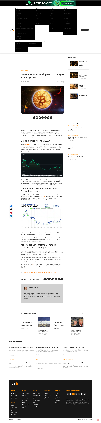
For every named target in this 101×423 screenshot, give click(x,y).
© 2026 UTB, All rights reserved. (15, 419)
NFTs (51, 31)
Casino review (36, 400)
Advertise (31, 46)
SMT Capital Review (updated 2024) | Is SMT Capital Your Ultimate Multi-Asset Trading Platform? (59, 325)
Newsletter (57, 397)
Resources (17, 41)
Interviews (66, 33)
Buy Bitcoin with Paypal (21, 20)
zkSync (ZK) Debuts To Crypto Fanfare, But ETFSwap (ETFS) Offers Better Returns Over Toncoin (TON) (26, 325)
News (37, 10)
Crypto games (25, 404)
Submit (30, 41)
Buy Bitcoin (18, 13)
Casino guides (25, 398)
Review (34, 398)
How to (51, 13)
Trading (52, 28)
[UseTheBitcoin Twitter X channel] (76, 394)
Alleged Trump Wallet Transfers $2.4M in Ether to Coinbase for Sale (76, 332)
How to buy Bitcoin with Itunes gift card (25, 26)
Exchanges (52, 20)
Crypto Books (19, 48)
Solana (37, 18)
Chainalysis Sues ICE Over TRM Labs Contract (73, 347)
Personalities (47, 398)
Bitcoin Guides (19, 36)
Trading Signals (67, 13)
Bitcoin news (14, 393)
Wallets (51, 23)
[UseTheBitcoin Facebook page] (68, 394)
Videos (65, 31)
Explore (65, 8)
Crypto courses (47, 395)
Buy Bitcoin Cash (19, 23)
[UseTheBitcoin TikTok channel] (84, 394)
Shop (43, 41)
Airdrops (52, 15)
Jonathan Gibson (26, 81)
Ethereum (38, 15)
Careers (57, 395)
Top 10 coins (14, 407)
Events (65, 15)
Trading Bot (35, 406)
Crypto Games (53, 26)
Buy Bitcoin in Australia (21, 33)
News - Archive (24, 70)
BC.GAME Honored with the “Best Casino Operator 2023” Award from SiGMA (39, 272)
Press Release (32, 43)
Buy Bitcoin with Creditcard (22, 18)
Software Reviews (68, 28)
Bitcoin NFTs (18, 38)
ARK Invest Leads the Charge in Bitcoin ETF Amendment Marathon (43, 332)
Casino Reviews (67, 23)
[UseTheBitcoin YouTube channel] (73, 394)
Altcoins (37, 8)
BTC (44, 196)
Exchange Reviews (68, 20)
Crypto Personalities (20, 51)
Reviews (66, 18)
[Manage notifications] (98, 420)
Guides (51, 8)
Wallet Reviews (67, 26)
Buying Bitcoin (19, 15)
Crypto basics (25, 393)
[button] (34, 8)
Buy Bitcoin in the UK (20, 31)
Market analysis (36, 393)
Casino (51, 18)
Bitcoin (16, 8)
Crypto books (47, 397)
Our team (57, 393)
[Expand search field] (91, 30)
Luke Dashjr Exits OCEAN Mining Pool (45, 362)
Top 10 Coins (39, 13)
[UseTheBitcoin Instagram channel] (79, 394)
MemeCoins (39, 20)
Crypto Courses (19, 46)
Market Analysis (67, 10)
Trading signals (36, 395)
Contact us (57, 400)
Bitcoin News (19, 10)
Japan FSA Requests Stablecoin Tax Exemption (83, 85)
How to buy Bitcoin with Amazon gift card (25, 28)
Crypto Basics (53, 10)
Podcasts (18, 43)
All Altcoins (38, 23)
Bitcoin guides (14, 397)
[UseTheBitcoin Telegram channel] (70, 394)
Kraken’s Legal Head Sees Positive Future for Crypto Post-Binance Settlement (39, 271)
